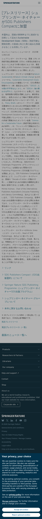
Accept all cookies (21, 510)
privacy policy (15, 494)
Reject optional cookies (21, 515)
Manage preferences (10, 501)
